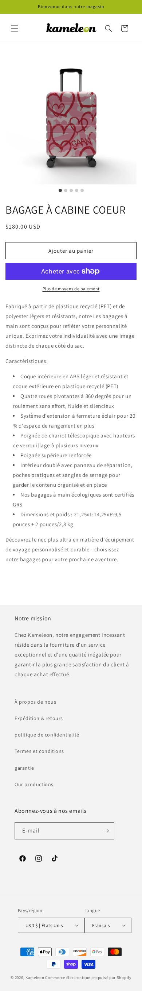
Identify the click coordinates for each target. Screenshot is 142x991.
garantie (24, 768)
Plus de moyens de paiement (71, 288)
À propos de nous (35, 702)
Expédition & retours (39, 718)
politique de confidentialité (47, 734)
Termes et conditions (39, 751)
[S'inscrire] (106, 830)
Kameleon (34, 977)
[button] (15, 28)
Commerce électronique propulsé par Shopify (88, 977)
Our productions (34, 784)
